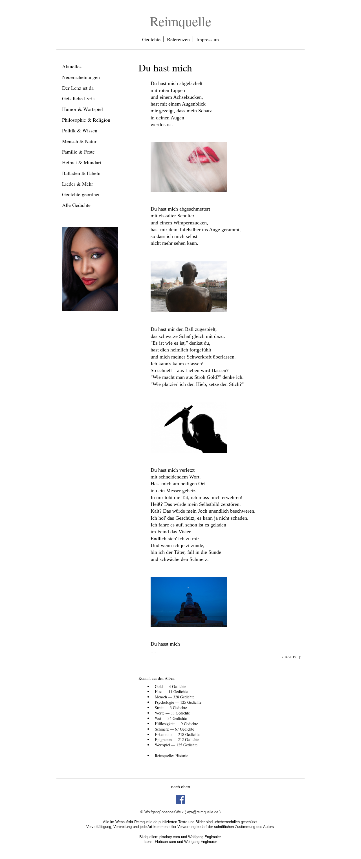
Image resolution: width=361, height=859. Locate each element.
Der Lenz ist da (78, 87)
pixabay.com (169, 837)
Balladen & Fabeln (81, 173)
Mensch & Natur (79, 141)
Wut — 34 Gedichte (171, 718)
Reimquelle (180, 21)
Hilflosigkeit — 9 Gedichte (176, 723)
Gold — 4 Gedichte (170, 686)
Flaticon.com (165, 842)
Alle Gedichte (76, 205)
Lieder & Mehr (77, 183)
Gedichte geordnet (81, 194)
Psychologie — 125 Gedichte (178, 702)
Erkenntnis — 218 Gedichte (177, 734)
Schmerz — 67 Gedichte (174, 729)
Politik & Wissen (79, 130)
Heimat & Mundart (81, 162)
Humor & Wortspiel (82, 109)
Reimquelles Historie (171, 755)
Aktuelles (72, 66)
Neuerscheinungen (81, 77)
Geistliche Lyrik (78, 98)
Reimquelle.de (145, 822)
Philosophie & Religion (86, 119)
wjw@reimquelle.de (202, 812)
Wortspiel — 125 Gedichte (176, 744)
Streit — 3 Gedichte (171, 707)
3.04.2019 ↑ (291, 656)
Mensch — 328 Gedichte (174, 697)
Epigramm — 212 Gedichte (177, 739)
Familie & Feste (78, 151)
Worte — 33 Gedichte (172, 713)
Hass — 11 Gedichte (171, 691)
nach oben (180, 786)
